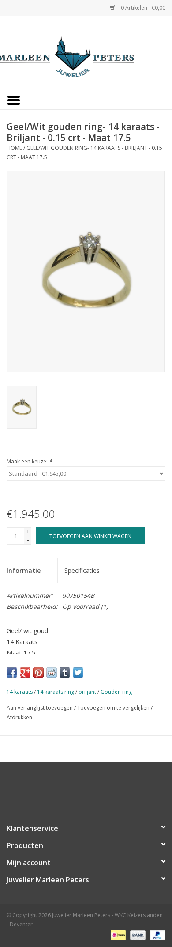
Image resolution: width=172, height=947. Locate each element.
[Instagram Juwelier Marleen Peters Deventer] (94, 789)
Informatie (24, 570)
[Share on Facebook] (12, 672)
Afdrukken (19, 717)
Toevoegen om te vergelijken (114, 707)
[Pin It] (38, 672)
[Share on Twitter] (78, 672)
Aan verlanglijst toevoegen (40, 707)
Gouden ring (116, 692)
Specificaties (82, 570)
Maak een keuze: (29, 461)
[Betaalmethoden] (117, 935)
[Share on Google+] (25, 672)
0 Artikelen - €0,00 (142, 7)
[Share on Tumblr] (65, 672)
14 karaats (20, 692)
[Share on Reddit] (51, 672)
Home (14, 148)
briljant (87, 692)
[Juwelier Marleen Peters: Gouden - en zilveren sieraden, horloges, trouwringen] (86, 52)
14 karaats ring (55, 692)
